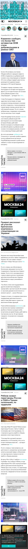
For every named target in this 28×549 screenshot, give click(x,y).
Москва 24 (14, 21)
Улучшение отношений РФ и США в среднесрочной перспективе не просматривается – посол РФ (15, 488)
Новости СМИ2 (4, 193)
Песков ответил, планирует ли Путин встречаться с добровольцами (16, 158)
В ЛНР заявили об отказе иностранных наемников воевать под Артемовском (15, 332)
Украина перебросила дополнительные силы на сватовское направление (14, 326)
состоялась (23, 459)
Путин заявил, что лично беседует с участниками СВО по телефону (16, 152)
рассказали (19, 306)
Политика (16, 35)
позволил (23, 117)
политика (3, 167)
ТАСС (21, 96)
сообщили (16, 134)
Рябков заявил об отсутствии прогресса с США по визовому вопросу (16, 481)
